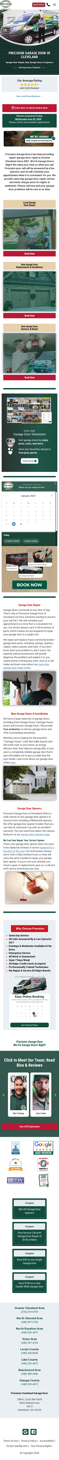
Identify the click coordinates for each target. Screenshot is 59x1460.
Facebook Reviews (33, 1432)
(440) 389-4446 (29, 1373)
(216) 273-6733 (29, 1311)
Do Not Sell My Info (17, 1446)
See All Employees (29, 1126)
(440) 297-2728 (29, 1322)
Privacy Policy (28, 1440)
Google (26, 1432)
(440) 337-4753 (29, 1342)
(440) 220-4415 (29, 1363)
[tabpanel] (18, 1094)
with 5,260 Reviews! (29, 88)
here (13, 762)
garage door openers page (35, 834)
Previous (3, 1095)
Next (55, 1095)
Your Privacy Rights (41, 1446)
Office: (29, 1399)
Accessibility (47, 1440)
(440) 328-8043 (29, 1353)
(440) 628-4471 (29, 1332)
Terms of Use (10, 1440)
